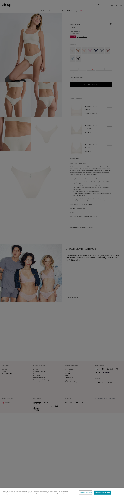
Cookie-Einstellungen (85, 492)
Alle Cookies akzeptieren (102, 492)
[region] (62, 492)
